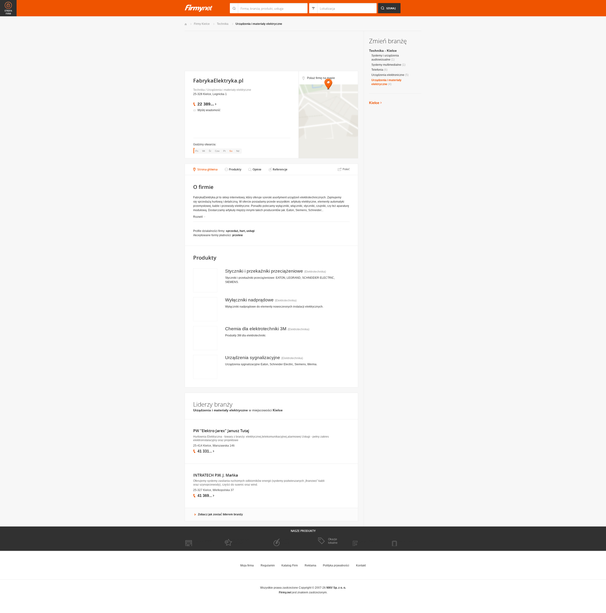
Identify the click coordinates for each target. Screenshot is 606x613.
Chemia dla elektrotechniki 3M (255, 328)
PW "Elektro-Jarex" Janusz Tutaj (221, 430)
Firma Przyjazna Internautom (238, 541)
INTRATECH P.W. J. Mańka (215, 475)
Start (186, 24)
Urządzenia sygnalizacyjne (252, 357)
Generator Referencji (283, 541)
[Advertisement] (271, 50)
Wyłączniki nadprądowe (249, 299)
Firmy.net (199, 8)
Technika (222, 24)
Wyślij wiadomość (208, 110)
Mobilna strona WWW (198, 541)
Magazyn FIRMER (367, 541)
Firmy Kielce (202, 24)
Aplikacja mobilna (405, 541)
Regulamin (268, 565)
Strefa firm (8, 12)
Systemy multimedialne (386, 64)
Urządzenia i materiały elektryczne (259, 24)
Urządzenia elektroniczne (387, 75)
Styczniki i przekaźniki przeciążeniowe (264, 271)
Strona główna (207, 169)
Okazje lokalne (333, 541)
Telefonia (377, 69)
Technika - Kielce (383, 50)
